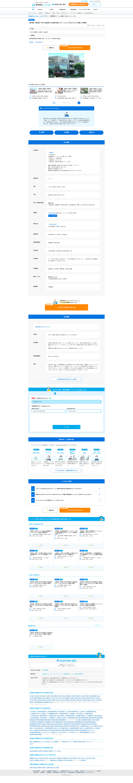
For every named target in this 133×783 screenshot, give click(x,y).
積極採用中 (31, 42)
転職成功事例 (62, 9)
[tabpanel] (66, 65)
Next (79, 102)
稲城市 (58, 13)
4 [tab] (69, 103)
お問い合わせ (83, 771)
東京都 (53, 13)
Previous (54, 102)
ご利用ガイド (40, 9)
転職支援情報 (73, 9)
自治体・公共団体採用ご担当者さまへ (50, 771)
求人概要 (41, 132)
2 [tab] (65, 103)
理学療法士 (36, 772)
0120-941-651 (59, 4)
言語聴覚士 (49, 772)
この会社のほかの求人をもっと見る (66, 379)
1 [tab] (66, 77)
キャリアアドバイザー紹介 (84, 9)
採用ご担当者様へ (84, 1)
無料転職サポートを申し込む (78, 4)
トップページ (33, 9)
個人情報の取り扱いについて (66, 771)
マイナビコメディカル (32, 13)
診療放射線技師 (71, 772)
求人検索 (51, 9)
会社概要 (66, 132)
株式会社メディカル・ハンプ (42, 326)
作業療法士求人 (47, 13)
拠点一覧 (95, 9)
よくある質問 (98, 771)
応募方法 (91, 132)
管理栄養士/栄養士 (80, 772)
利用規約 (76, 771)
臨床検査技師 (56, 772)
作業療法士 (41, 13)
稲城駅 (58, 226)
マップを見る (52, 215)
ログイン (94, 4)
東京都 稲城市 (51, 213)
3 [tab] (67, 103)
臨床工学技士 (63, 772)
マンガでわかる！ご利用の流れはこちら (66, 470)
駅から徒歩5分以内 (39, 42)
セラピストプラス (90, 772)
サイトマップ (90, 771)
